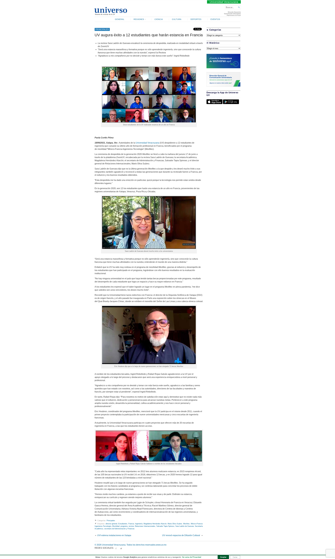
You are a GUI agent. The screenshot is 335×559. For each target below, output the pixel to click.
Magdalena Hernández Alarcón (155, 524)
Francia (131, 524)
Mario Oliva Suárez (175, 524)
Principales (102, 29)
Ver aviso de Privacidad (191, 557)
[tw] (121, 548)
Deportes (196, 19)
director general (111, 524)
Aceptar (223, 557)
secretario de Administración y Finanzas (119, 529)
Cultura (176, 19)
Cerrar (235, 557)
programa (124, 526)
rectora (131, 526)
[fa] (116, 548)
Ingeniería (139, 524)
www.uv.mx (161, 545)
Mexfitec (186, 524)
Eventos (215, 19)
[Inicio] (110, 14)
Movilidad (115, 526)
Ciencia (159, 19)
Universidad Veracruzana (224, 2)
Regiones (139, 19)
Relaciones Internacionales (145, 526)
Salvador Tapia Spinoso (165, 526)
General (119, 19)
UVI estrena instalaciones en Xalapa (114, 535)
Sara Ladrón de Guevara (184, 526)
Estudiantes (122, 524)
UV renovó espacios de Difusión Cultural (181, 535)
